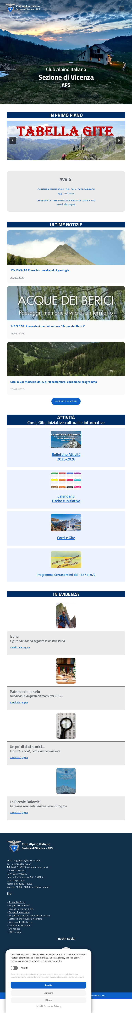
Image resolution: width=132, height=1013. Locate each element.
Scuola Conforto (17, 902)
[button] (66, 140)
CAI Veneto (14, 928)
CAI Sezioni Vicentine (20, 925)
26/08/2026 (17, 278)
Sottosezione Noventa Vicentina (25, 918)
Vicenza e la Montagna (20, 922)
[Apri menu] (121, 8)
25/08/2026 (17, 333)
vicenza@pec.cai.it (21, 864)
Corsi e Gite (66, 538)
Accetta (48, 985)
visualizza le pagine (20, 647)
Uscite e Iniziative (66, 501)
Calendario (66, 496)
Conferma (48, 993)
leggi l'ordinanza (66, 193)
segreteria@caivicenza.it (27, 860)
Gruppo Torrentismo (19, 912)
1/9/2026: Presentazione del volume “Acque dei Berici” (47, 326)
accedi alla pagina (66, 204)
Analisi (24, 967)
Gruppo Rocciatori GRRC (21, 909)
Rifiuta (48, 1000)
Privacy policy (48, 1006)
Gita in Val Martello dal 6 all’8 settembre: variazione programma (53, 382)
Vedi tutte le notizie (66, 401)
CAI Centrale (15, 932)
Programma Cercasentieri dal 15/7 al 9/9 (66, 574)
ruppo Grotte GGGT (20, 905)
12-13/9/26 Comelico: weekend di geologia (39, 270)
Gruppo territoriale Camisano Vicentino (29, 915)
